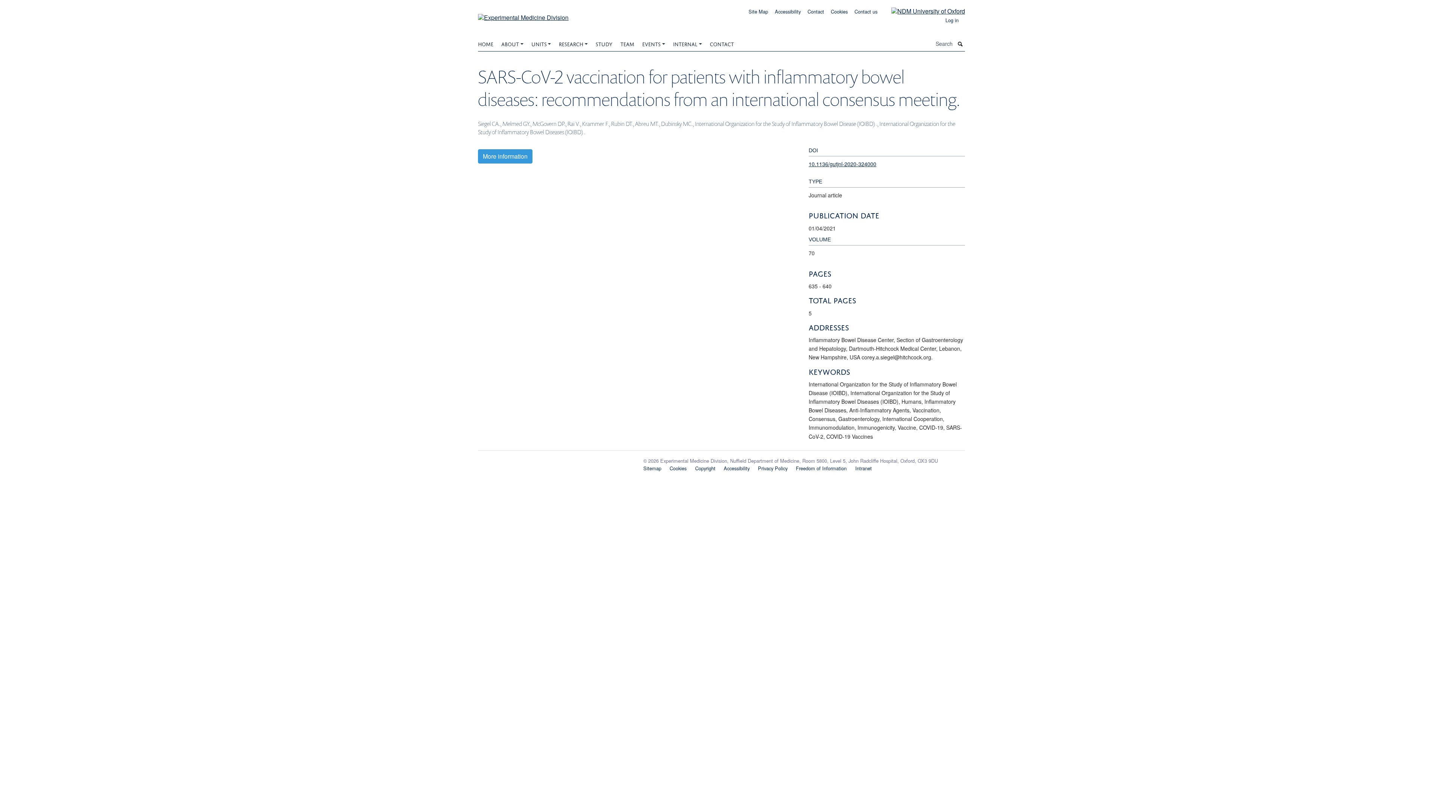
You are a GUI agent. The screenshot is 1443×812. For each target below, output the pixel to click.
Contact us (866, 11)
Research (571, 43)
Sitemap (652, 468)
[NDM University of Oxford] (922, 10)
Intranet (863, 468)
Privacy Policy (773, 468)
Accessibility (788, 11)
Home (485, 43)
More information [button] (505, 156)
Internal (685, 43)
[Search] (960, 43)
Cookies (839, 11)
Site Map (758, 11)
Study (604, 43)
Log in (952, 20)
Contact (816, 11)
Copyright (705, 468)
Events (651, 43)
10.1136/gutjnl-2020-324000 (842, 164)
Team (627, 43)
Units (539, 43)
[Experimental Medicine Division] (523, 15)
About (510, 43)
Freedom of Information (821, 468)
